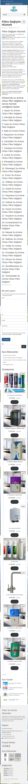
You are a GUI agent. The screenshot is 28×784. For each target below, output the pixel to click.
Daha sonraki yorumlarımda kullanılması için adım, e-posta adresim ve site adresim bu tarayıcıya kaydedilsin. (13, 333)
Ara (3, 344)
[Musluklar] (18, 755)
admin (6, 27)
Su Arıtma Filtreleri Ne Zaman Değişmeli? (13, 357)
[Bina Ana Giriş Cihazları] (11, 759)
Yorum (3, 297)
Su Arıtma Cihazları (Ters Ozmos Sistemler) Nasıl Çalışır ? (16, 694)
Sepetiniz (10, 1)
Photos (15, 27)
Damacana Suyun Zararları (9, 355)
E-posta (3, 320)
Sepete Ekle (14, 402)
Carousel (4, 284)
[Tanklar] (5, 759)
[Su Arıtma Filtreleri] (18, 759)
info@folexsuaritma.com (9, 738)
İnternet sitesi (4, 325)
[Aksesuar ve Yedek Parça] (11, 755)
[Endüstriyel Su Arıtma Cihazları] (5, 755)
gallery (7, 284)
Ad (3, 314)
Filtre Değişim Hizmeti (8, 364)
